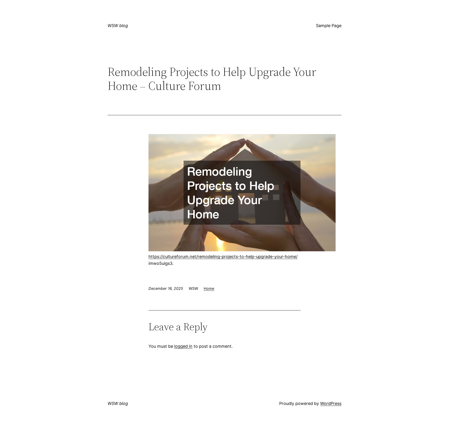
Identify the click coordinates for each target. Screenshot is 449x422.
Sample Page (328, 25)
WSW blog (118, 25)
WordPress (330, 403)
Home (209, 288)
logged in (183, 346)
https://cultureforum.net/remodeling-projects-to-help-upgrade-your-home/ (222, 256)
